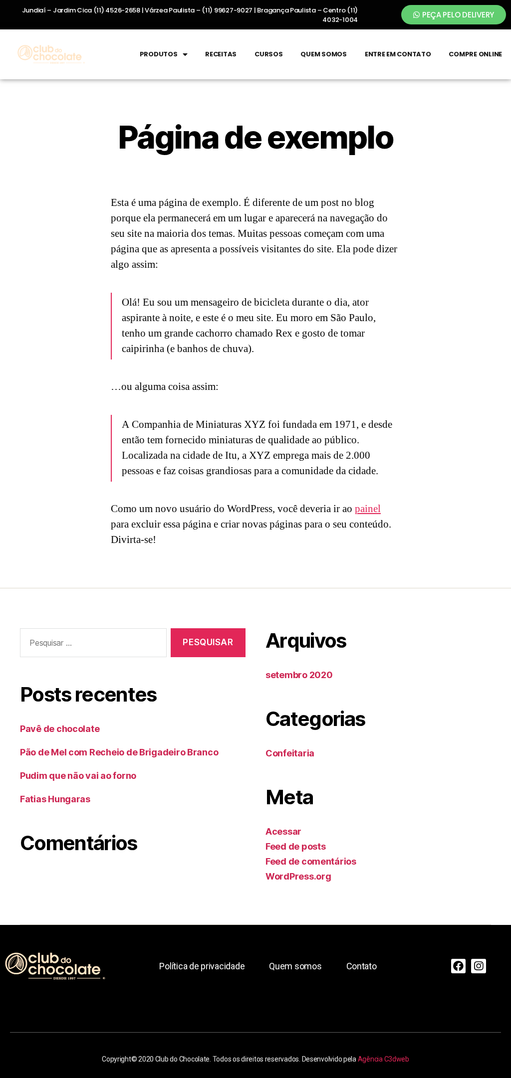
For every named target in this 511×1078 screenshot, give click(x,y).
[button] (453, 14)
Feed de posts (295, 846)
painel (368, 509)
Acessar (283, 831)
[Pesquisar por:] (91, 645)
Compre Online (475, 54)
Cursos (268, 54)
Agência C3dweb (383, 1059)
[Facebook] (458, 966)
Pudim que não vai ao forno (78, 775)
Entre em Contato (398, 54)
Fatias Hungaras (55, 799)
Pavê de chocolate (59, 728)
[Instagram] (478, 966)
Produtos (159, 54)
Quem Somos (323, 54)
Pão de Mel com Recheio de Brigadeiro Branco (119, 752)
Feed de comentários (310, 861)
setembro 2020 (299, 675)
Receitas (221, 54)
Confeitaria (289, 753)
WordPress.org (298, 876)
